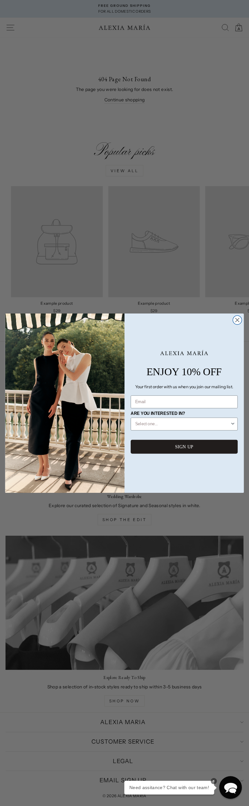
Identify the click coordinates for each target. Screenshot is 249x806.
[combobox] (183, 424)
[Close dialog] (237, 320)
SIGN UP (184, 446)
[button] (230, 787)
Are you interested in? (158, 413)
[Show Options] (232, 424)
